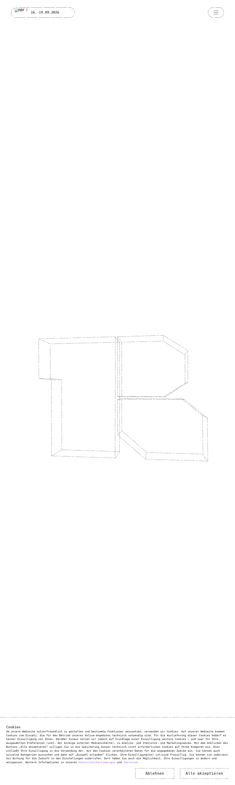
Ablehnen (154, 772)
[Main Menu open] (216, 12)
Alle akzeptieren (204, 772)
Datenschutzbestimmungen (96, 761)
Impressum (130, 761)
